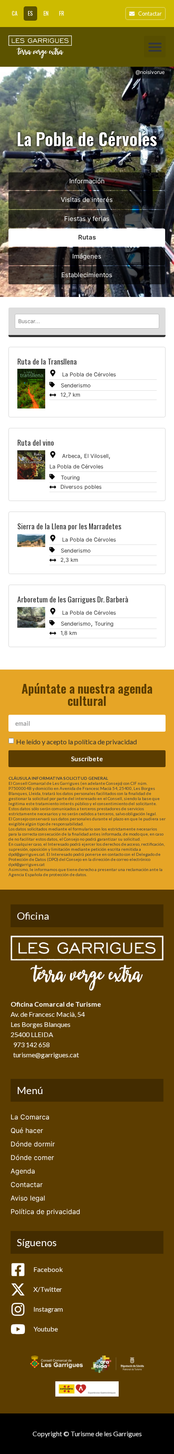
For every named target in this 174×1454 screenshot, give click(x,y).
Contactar (27, 1184)
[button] (155, 46)
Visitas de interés (87, 200)
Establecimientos (86, 275)
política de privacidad (105, 742)
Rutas (87, 237)
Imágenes (86, 256)
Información (87, 181)
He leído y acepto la (76, 742)
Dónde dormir (33, 1144)
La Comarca (30, 1117)
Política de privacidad (45, 1211)
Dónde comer (32, 1157)
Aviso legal (28, 1198)
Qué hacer (27, 1130)
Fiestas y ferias (86, 219)
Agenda (23, 1171)
